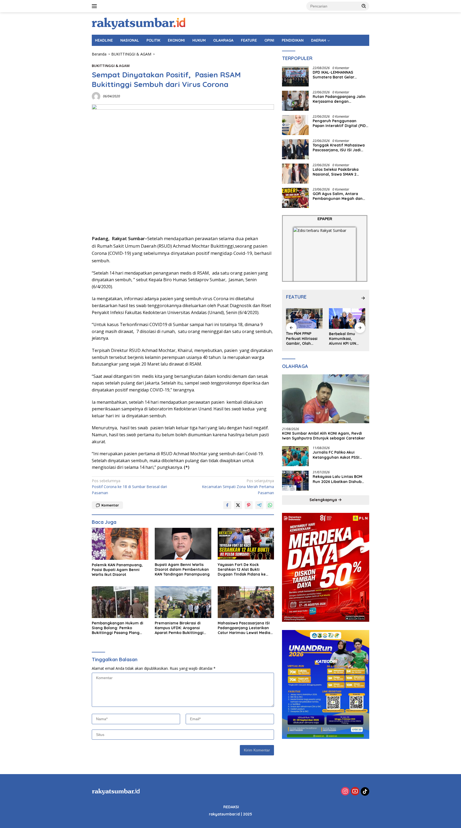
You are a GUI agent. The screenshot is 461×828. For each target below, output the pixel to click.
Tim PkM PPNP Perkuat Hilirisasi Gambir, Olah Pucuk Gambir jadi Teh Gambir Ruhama (303, 338)
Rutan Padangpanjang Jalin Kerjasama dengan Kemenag (339, 99)
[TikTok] (365, 791)
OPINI (269, 40)
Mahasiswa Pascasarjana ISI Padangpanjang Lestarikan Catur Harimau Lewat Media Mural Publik (244, 628)
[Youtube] (355, 791)
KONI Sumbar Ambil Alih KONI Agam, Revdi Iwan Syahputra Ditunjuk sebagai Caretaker (323, 436)
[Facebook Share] (227, 505)
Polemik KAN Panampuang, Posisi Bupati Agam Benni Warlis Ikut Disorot (117, 569)
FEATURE (249, 40)
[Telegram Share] (259, 505)
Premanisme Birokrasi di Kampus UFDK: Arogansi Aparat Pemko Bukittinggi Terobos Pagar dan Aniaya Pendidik (179, 628)
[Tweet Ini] (238, 505)
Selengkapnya (323, 500)
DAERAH (318, 40)
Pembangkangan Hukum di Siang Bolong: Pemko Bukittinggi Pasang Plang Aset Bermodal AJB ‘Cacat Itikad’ (117, 628)
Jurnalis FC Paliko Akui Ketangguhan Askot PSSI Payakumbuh (336, 455)
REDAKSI (231, 807)
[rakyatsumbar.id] (138, 23)
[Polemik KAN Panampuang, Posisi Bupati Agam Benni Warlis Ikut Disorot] (120, 544)
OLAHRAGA (223, 40)
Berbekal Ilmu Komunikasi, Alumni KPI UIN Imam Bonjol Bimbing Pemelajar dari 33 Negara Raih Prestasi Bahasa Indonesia (347, 338)
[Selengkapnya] (363, 298)
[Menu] (95, 6)
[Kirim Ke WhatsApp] (270, 505)
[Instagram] (345, 791)
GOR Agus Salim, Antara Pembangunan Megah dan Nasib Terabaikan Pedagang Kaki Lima (339, 196)
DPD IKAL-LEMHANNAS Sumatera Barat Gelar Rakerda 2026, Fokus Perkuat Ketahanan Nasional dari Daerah (340, 75)
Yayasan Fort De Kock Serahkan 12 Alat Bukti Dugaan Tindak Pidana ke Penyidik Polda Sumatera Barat (242, 569)
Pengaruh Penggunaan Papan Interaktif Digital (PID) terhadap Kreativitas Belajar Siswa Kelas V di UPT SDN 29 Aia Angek (340, 123)
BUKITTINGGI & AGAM (111, 65)
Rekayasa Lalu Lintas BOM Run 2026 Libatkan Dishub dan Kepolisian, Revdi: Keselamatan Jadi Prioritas (338, 479)
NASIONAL (129, 40)
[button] (364, 6)
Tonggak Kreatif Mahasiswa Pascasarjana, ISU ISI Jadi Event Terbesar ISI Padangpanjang (339, 148)
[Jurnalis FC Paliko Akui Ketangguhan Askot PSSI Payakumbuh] (295, 456)
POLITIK (153, 40)
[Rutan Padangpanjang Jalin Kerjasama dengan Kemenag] (295, 101)
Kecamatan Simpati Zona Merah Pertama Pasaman (238, 486)
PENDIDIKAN (293, 40)
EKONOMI (176, 40)
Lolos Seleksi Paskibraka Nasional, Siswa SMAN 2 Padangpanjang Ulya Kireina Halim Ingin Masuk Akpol (340, 172)
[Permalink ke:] (96, 95)
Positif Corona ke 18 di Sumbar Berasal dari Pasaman (129, 486)
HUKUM (199, 40)
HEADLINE (104, 40)
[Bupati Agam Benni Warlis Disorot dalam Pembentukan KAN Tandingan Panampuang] (183, 544)
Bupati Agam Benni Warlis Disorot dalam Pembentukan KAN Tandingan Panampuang (182, 569)
